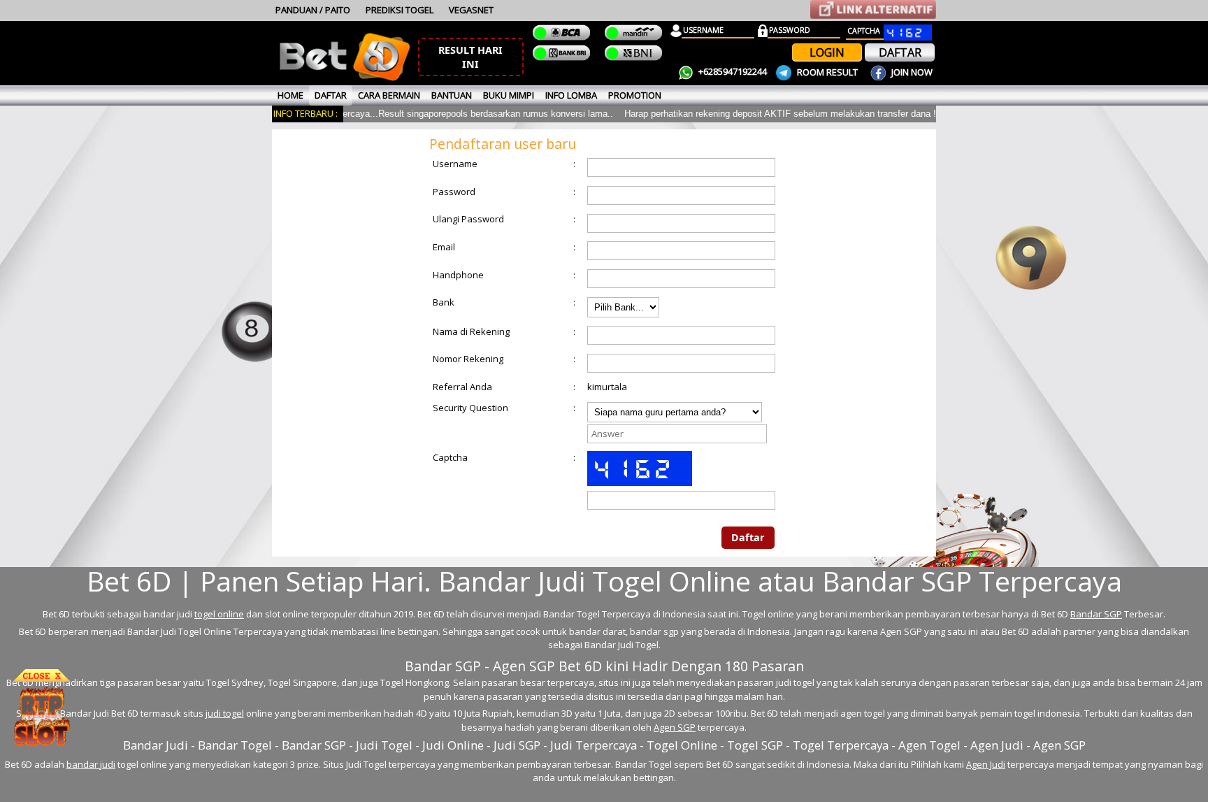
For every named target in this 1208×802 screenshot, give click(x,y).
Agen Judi (985, 764)
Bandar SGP (1096, 614)
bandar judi (90, 764)
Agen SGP (675, 727)
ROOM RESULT (827, 72)
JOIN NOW (911, 72)
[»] (873, 9)
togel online (219, 614)
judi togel (225, 713)
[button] (471, 57)
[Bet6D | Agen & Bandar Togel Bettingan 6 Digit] (344, 78)
